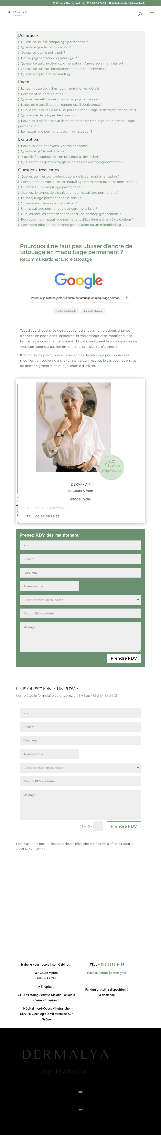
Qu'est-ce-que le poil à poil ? (43, 52)
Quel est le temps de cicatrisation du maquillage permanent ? (70, 192)
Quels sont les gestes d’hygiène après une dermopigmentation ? (72, 162)
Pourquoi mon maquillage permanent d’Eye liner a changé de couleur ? (77, 219)
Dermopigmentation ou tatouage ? (49, 58)
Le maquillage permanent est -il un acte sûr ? (56, 131)
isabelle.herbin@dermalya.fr (48, 508)
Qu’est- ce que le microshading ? (47, 74)
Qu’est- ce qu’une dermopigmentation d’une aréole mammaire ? (72, 63)
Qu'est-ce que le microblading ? (46, 47)
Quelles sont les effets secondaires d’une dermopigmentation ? (71, 214)
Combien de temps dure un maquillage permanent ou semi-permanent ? (79, 182)
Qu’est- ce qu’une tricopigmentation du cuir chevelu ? (63, 69)
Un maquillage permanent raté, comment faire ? (59, 208)
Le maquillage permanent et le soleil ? (51, 198)
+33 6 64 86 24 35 (104, 695)
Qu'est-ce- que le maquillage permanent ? (54, 42)
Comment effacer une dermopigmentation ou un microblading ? (72, 225)
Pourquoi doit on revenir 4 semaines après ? (55, 146)
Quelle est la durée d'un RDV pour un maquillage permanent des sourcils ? (79, 110)
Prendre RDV (124, 658)
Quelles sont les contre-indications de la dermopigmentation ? (70, 176)
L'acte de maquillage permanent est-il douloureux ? (61, 105)
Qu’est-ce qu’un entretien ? (42, 151)
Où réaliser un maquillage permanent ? (52, 187)
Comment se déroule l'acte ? (43, 94)
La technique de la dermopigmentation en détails (60, 88)
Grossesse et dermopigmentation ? (49, 203)
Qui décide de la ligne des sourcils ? (49, 115)
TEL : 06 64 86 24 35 (43, 516)
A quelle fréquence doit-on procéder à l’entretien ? (61, 157)
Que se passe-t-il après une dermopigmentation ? (60, 99)
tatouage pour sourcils (107, 355)
